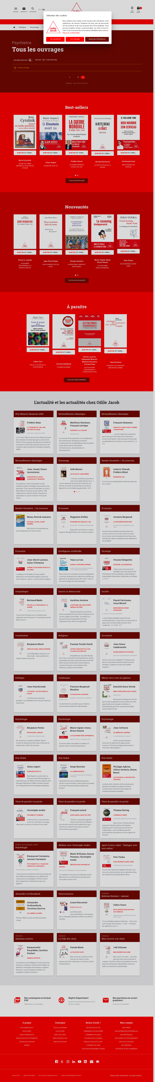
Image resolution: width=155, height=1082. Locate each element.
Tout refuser (75, 39)
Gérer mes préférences (97, 39)
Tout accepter (55, 39)
